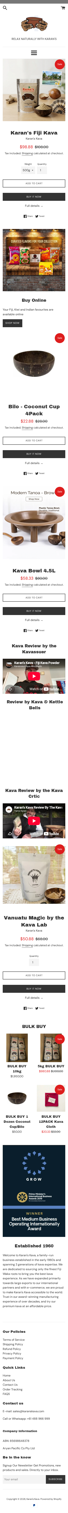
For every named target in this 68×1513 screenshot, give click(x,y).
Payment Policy (13, 1358)
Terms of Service (14, 1340)
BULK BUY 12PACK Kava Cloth (51, 1122)
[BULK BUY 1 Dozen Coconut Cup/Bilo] (17, 1098)
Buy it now (34, 196)
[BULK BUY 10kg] (17, 1048)
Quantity (42, 164)
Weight (28, 164)
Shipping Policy (13, 1344)
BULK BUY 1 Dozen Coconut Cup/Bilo (17, 1122)
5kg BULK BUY (51, 1066)
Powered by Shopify (50, 1499)
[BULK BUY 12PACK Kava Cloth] (51, 1098)
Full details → (34, 206)
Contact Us (10, 1385)
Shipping (27, 153)
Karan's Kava (32, 1499)
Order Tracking (12, 1389)
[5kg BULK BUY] (51, 1048)
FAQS (6, 1394)
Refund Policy (12, 1349)
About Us (9, 1380)
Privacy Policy (12, 1353)
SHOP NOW (12, 322)
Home (7, 1375)
